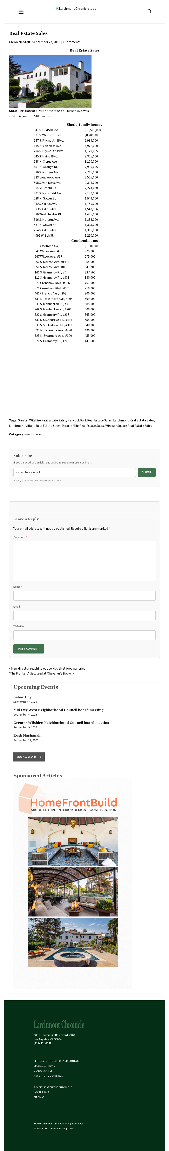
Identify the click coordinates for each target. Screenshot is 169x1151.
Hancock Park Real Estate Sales (89, 420)
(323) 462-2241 (42, 1043)
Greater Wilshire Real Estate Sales (42, 420)
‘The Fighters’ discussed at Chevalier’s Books (40, 673)
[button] (29, 756)
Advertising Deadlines (48, 1076)
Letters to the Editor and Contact (57, 1061)
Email (17, 607)
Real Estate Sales (28, 33)
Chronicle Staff (19, 42)
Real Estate (32, 434)
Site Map (39, 1097)
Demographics (43, 1071)
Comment (20, 537)
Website (18, 626)
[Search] (149, 11)
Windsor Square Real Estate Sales (128, 426)
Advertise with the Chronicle (53, 1087)
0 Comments (71, 42)
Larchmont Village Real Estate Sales (34, 426)
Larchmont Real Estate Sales (133, 420)
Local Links (41, 1092)
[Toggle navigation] (21, 11)
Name (17, 587)
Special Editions (44, 1066)
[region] (84, 724)
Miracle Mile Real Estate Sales (83, 426)
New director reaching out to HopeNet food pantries (48, 668)
